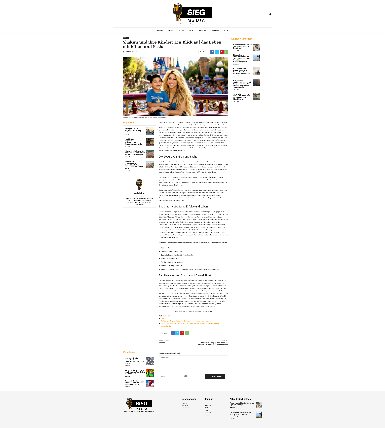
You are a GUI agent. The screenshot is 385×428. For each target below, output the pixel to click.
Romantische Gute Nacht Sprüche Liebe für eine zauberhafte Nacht (134, 382)
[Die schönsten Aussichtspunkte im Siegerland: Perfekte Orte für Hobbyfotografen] (256, 57)
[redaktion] (124, 52)
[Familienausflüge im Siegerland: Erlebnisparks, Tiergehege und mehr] (150, 142)
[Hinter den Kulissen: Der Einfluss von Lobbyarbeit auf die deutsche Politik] (150, 154)
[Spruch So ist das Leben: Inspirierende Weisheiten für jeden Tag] (150, 373)
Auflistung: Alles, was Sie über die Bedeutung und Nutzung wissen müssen (186, 321)
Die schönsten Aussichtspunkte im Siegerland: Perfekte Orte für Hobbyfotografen (241, 58)
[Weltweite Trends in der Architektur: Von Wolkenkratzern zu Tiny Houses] (256, 96)
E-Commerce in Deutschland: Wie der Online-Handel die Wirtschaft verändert (241, 71)
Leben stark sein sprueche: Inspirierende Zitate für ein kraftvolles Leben (134, 360)
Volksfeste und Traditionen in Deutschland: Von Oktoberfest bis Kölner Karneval (134, 165)
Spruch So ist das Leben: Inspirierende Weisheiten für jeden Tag (135, 372)
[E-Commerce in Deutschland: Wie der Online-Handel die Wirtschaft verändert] (256, 71)
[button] (269, 13)
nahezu (163, 318)
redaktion (128, 52)
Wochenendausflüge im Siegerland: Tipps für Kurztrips (242, 46)
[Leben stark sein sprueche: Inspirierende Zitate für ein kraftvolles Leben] (150, 361)
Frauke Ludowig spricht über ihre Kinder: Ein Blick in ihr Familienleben (213, 344)
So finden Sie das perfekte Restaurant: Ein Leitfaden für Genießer (134, 130)
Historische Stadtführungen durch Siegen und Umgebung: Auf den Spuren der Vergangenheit (242, 84)
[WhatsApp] (226, 52)
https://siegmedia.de (139, 196)
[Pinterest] (222, 52)
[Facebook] (212, 52)
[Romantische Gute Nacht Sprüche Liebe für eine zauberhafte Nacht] (150, 383)
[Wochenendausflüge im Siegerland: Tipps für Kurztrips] (256, 47)
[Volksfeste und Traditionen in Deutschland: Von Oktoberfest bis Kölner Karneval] (150, 164)
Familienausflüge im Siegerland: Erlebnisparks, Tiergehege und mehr (133, 141)
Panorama (126, 38)
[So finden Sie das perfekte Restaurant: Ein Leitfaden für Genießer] (150, 131)
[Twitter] (217, 52)
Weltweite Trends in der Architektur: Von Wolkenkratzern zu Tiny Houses (241, 96)
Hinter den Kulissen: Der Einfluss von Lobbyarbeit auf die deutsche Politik (135, 152)
